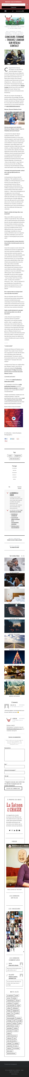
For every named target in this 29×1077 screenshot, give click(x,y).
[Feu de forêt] (16, 933)
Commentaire (7, 748)
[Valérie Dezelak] (12, 913)
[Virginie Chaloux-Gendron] (16, 921)
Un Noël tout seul (14, 665)
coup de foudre (11, 1005)
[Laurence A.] (21, 946)
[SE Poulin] (12, 929)
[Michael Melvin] (16, 938)
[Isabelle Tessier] (12, 921)
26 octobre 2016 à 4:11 (16, 706)
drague (9, 1010)
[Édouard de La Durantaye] (12, 938)
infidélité (18, 1018)
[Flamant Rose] (21, 917)
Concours (8, 33)
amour (8, 998)
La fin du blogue (14, 572)
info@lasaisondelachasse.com (14, 729)
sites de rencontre (14, 458)
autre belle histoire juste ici (13, 106)
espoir (8, 1013)
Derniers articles (20, 487)
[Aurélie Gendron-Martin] (8, 913)
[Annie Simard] (12, 950)
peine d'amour (10, 1025)
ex (12, 1013)
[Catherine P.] (8, 925)
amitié (16, 995)
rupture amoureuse (12, 1035)
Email (14, 479)
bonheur (14, 998)
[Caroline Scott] (12, 942)
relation (16, 1028)
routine (16, 1030)
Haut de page (14, 1073)
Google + (14, 474)
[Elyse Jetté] (8, 921)
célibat (9, 1008)
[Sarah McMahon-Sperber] (21, 933)
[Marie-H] (21, 913)
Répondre (22, 705)
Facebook (14, 468)
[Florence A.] (12, 933)
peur (17, 1025)
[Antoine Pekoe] (16, 929)
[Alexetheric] (16, 942)
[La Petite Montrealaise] (12, 925)
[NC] (21, 921)
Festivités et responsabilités (14, 680)
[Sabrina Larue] (8, 929)
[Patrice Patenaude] (21, 925)
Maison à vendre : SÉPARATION (13, 977)
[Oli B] (21, 929)
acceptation (10, 995)
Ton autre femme (14, 588)
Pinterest (14, 472)
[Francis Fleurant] (12, 917)
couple (10, 455)
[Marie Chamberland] (16, 917)
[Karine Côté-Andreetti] (8, 938)
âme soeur (9, 1051)
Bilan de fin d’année (14, 634)
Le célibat (14, 33)
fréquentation (10, 1015)
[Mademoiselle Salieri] (8, 942)
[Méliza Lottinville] (16, 925)
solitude (9, 1043)
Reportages (9, 34)
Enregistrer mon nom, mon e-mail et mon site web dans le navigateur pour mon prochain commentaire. (14, 783)
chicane (18, 1000)
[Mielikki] (16, 946)
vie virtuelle (16, 1048)
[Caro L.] (12, 946)
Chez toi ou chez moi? (14, 603)
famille (17, 1013)
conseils (16, 1003)
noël (14, 1020)
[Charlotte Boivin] (8, 950)
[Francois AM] (8, 933)
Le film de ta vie (14, 618)
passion (9, 1023)
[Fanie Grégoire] (21, 942)
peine (19, 1023)
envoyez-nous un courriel (10, 388)
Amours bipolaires (14, 696)
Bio (9, 486)
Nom (5, 764)
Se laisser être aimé (14, 546)
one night (19, 1020)
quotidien (9, 1028)
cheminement (10, 1000)
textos (16, 1046)
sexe (14, 1038)
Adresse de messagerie (10, 770)
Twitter (14, 470)
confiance (9, 1003)
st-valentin (15, 1043)
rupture (9, 1033)
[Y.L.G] (16, 913)
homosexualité (10, 1018)
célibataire (15, 1008)
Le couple (20, 33)
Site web (6, 776)
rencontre (9, 1030)
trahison (9, 1048)
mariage (9, 1020)
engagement (18, 455)
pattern (15, 1023)
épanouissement (11, 1053)
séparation (9, 1046)
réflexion (9, 1038)
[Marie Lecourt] (21, 938)
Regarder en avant (14, 649)
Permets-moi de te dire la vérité (14, 539)
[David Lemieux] (8, 917)
